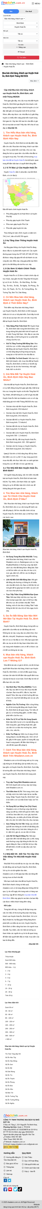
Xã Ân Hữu (9, 1089)
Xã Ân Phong (10, 1082)
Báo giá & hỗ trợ (12, 1163)
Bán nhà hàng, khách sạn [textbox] (13, 19)
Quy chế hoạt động (31, 1161)
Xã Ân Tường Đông (12, 1100)
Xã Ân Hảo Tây (10, 1057)
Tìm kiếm (22, 57)
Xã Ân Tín (8, 1075)
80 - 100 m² (9, 1018)
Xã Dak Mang (10, 1071)
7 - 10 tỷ (8, 985)
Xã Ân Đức (9, 1086)
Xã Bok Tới (9, 1093)
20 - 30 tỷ (8, 992)
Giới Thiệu (28, 1157)
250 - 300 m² (9, 1032)
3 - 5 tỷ (7, 978)
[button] (33, 4)
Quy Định (26, 1153)
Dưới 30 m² (9, 1007)
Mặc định (33, 81)
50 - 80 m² (9, 1014)
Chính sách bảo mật (31, 1168)
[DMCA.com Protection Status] (10, 1148)
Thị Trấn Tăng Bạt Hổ (13, 1054)
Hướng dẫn (9, 1153)
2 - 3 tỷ (7, 974)
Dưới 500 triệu (10, 960)
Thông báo (10, 1167)
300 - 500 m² (9, 1036)
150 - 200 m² (9, 1025)
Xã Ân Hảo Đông (11, 1061)
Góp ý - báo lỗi (29, 1171)
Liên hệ (9, 1171)
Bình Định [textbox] (20, 23)
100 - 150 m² (9, 1021)
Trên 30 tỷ (8, 995)
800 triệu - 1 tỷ (10, 967)
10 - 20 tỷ (8, 988)
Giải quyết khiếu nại (31, 1164)
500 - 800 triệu (10, 964)
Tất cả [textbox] (20, 34)
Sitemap (9, 1174)
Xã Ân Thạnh (10, 1078)
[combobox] (14, 19)
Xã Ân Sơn (9, 1064)
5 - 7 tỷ (7, 981)
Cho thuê (29, 11)
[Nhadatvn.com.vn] (13, 5)
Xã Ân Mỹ (8, 1068)
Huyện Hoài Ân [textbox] (20, 27)
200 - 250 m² (9, 1028)
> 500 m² (8, 1039)
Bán (11, 11)
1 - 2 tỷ (7, 971)
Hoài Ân (12, 172)
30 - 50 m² (9, 1011)
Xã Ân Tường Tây (11, 1096)
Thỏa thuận (9, 956)
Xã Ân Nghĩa (9, 1103)
